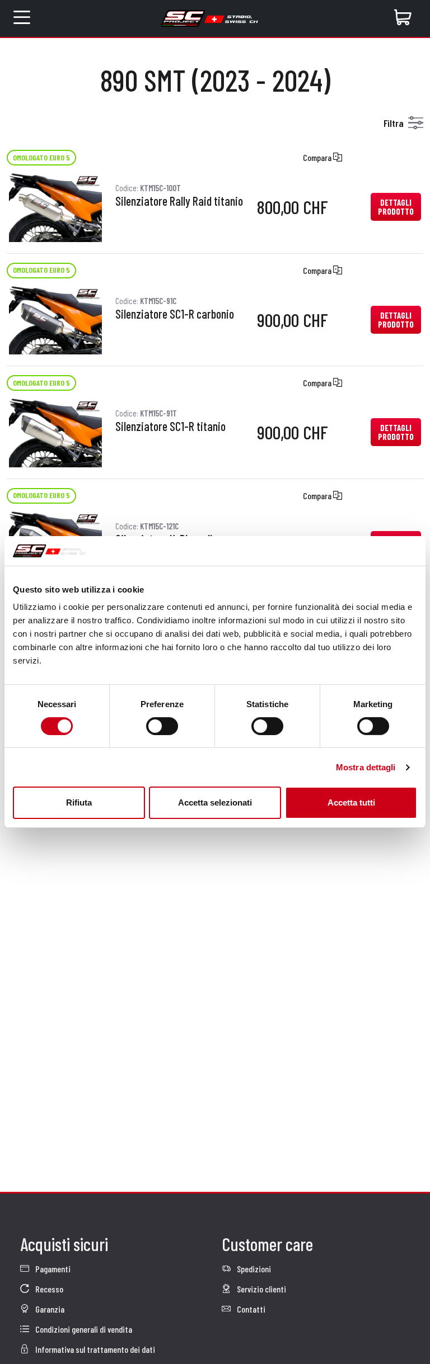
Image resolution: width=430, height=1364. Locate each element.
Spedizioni (253, 1268)
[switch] (162, 726)
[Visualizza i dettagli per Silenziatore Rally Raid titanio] (55, 205)
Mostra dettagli (366, 767)
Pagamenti (52, 1268)
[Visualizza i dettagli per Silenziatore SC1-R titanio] (55, 430)
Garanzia (49, 1309)
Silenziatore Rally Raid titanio (179, 201)
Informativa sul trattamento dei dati (94, 1349)
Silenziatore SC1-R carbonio (174, 314)
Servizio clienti (260, 1289)
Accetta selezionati (215, 802)
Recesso (48, 1289)
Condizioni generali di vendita (83, 1329)
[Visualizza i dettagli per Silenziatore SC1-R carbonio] (55, 318)
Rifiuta (79, 802)
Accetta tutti (351, 802)
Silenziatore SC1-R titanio (170, 426)
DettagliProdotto (396, 206)
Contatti (250, 1309)
